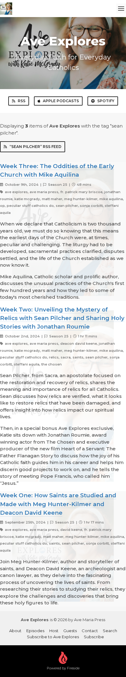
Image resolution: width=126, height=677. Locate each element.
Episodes (35, 630)
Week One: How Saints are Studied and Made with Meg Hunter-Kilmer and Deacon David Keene (58, 504)
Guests (70, 630)
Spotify (105, 101)
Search (110, 630)
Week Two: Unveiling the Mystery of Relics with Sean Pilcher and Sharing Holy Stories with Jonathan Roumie (62, 318)
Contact (90, 630)
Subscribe (94, 636)
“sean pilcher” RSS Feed (35, 146)
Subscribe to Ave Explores (53, 636)
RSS (21, 101)
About (15, 630)
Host (53, 630)
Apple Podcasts (61, 101)
